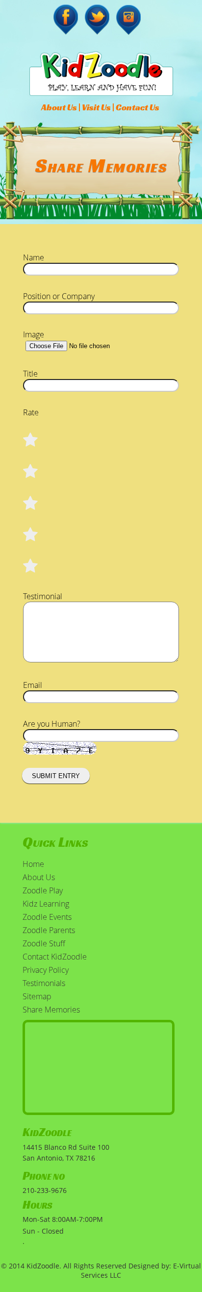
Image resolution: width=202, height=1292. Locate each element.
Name (33, 257)
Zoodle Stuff (44, 943)
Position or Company (59, 296)
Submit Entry (56, 776)
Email (32, 685)
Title (30, 373)
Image (33, 334)
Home (33, 864)
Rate (31, 412)
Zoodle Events (47, 917)
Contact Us (137, 107)
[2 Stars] (31, 534)
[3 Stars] (31, 503)
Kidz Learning (46, 903)
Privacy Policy (46, 969)
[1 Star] (31, 566)
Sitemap (37, 996)
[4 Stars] (31, 471)
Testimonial (42, 596)
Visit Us (96, 107)
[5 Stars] (31, 440)
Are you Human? (51, 723)
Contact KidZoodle (55, 956)
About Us (59, 107)
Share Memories (51, 1009)
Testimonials (44, 983)
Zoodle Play (43, 890)
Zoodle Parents (49, 930)
